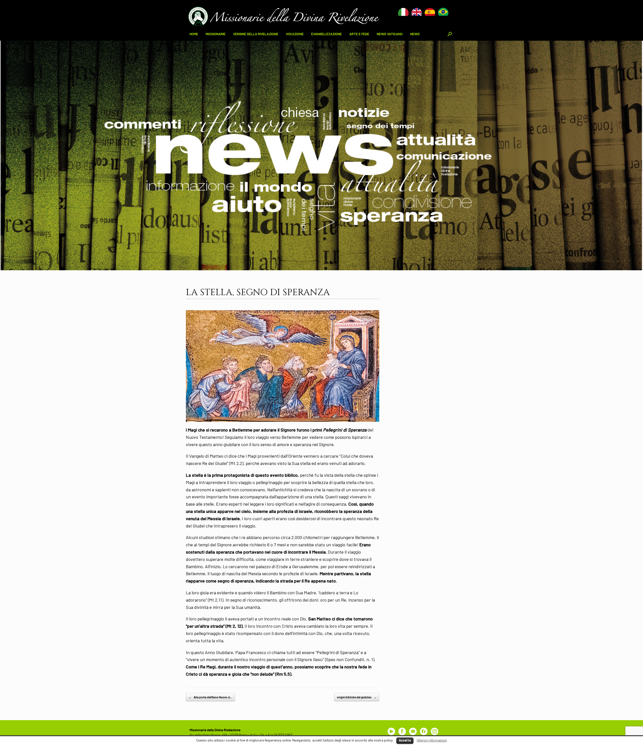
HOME (194, 34)
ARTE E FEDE (359, 34)
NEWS (415, 34)
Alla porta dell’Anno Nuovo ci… (210, 697)
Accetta (405, 740)
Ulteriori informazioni (432, 740)
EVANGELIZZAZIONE (326, 34)
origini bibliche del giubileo (357, 697)
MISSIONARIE (216, 34)
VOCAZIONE (295, 34)
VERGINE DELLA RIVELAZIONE (255, 34)
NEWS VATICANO (390, 34)
